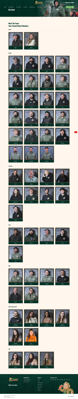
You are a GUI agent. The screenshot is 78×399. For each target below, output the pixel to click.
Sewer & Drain (40, 384)
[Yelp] (55, 379)
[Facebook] (50, 379)
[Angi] (64, 379)
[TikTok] (59, 379)
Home (39, 379)
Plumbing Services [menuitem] (11, 7)
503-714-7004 (69, 2)
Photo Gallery (40, 387)
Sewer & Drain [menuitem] (18, 7)
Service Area (39, 385)
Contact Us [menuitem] (59, 7)
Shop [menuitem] (55, 7)
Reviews (39, 388)
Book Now (69, 7)
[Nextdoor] (66, 379)
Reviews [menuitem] (50, 7)
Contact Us (39, 390)
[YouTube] (62, 379)
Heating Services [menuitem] (32, 7)
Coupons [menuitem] (45, 7)
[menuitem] (5, 397)
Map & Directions (26, 382)
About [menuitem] (5, 7)
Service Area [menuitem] (39, 7)
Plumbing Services (40, 382)
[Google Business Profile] (53, 379)
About (39, 381)
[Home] (39, 2)
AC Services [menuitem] (25, 7)
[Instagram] (57, 379)
